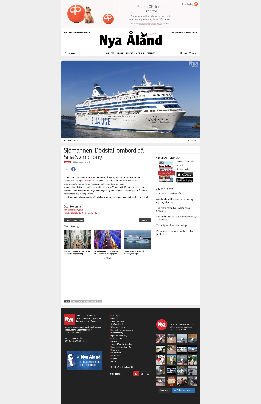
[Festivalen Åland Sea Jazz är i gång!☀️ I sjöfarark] (192, 338)
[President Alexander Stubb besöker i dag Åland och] (171, 349)
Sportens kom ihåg (119, 335)
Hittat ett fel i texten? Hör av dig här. (80, 213)
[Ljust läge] (142, 373)
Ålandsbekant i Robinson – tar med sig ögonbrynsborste (174, 200)
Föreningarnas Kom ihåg (121, 346)
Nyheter (67, 162)
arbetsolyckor (77, 301)
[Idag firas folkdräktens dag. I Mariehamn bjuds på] (182, 360)
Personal (115, 318)
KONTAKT (68, 32)
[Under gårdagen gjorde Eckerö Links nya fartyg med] (192, 349)
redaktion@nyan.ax (92, 318)
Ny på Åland (116, 352)
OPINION (140, 53)
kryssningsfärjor (90, 301)
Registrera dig (182, 169)
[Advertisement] (107, 279)
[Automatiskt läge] (136, 373)
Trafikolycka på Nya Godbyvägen (172, 225)
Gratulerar (115, 349)
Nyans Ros (115, 355)
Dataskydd (128, 366)
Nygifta (114, 358)
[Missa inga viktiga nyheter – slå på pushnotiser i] (161, 360)
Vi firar (113, 361)
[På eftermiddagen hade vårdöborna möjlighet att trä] (161, 349)
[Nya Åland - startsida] (131, 48)
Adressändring (117, 332)
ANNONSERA (177, 32)
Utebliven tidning (118, 326)
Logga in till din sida (185, 161)
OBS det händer (117, 324)
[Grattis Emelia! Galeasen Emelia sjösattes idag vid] (192, 370)
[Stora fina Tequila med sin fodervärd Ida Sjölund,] (171, 360)
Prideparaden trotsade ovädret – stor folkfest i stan (174, 232)
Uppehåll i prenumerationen (122, 329)
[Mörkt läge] (148, 373)
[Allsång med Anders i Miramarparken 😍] (171, 370)
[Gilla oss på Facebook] (84, 360)
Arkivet (179, 165)
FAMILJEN (151, 53)
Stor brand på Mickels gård (169, 193)
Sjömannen (89, 180)
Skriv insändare (117, 321)
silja (99, 301)
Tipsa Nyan (145, 220)
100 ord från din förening (121, 344)
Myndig (114, 341)
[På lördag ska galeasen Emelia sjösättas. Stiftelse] (192, 381)
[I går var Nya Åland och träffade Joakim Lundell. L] (182, 381)
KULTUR (129, 53)
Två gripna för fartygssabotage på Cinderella (173, 209)
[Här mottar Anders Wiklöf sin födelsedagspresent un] (182, 370)
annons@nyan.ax (92, 321)
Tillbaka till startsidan (74, 220)
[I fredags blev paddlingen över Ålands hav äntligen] (182, 338)
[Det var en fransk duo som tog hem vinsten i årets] (182, 349)
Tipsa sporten (116, 338)
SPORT (120, 53)
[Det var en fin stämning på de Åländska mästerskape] (171, 338)
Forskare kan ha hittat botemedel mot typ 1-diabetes (176, 218)
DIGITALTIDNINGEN (81, 32)
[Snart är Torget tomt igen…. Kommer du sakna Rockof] (192, 360)
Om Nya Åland (117, 366)
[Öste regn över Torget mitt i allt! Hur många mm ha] (161, 381)
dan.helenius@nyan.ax (74, 210)
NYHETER (110, 53)
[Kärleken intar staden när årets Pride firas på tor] (161, 338)
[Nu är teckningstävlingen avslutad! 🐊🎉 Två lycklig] (171, 381)
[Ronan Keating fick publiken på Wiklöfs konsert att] (161, 370)
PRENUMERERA (190, 32)
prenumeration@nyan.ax (89, 326)
